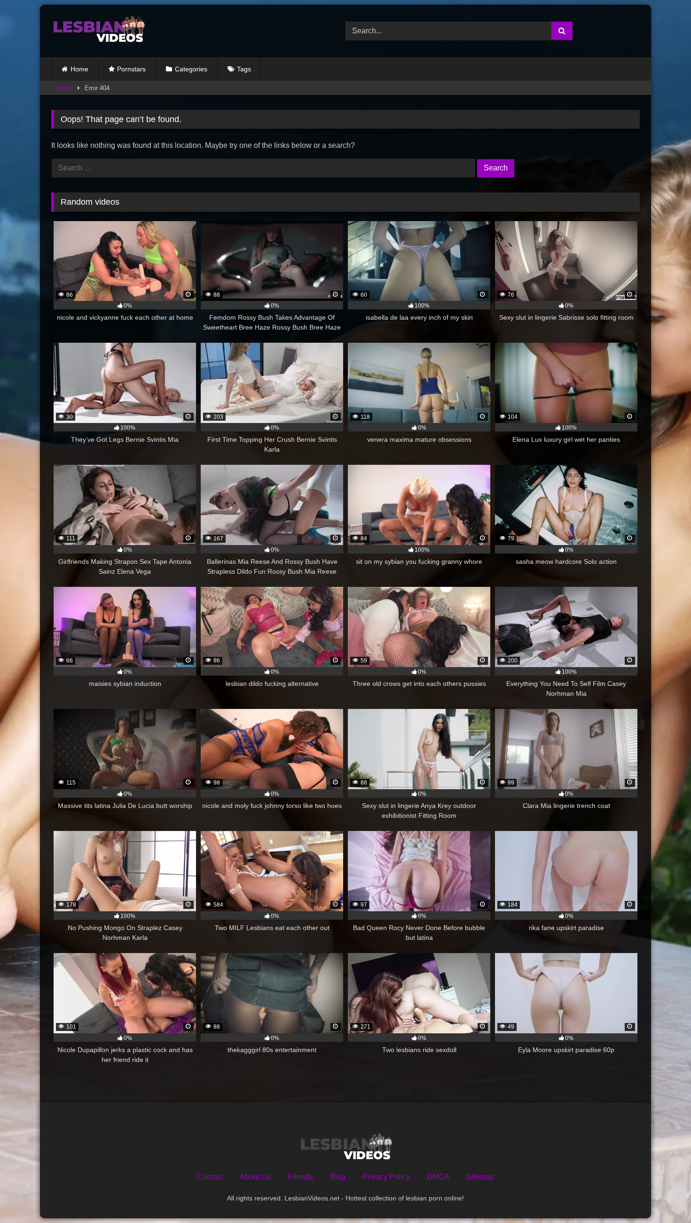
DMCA (438, 1177)
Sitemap (480, 1177)
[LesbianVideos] (98, 30)
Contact (210, 1177)
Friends (300, 1177)
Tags (244, 69)
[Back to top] (662, 1195)
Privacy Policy (386, 1177)
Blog (338, 1177)
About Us (255, 1177)
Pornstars (131, 69)
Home (79, 69)
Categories (191, 69)
